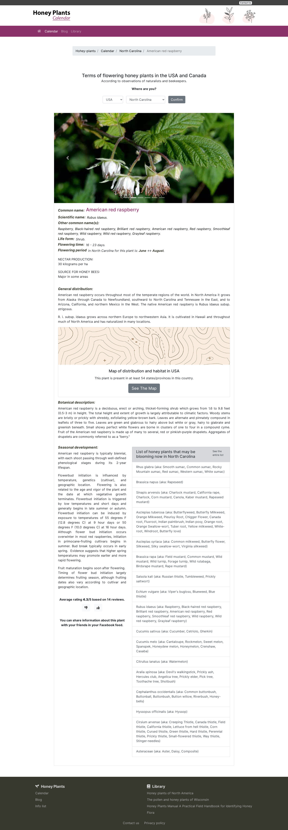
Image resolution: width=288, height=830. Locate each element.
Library (76, 31)
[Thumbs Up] (98, 607)
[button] (67, 158)
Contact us (131, 823)
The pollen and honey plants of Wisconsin (178, 800)
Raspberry (65, 229)
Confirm (177, 100)
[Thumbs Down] (86, 607)
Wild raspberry (90, 233)
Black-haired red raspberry (95, 229)
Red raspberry (200, 229)
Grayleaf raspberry (146, 233)
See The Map (144, 388)
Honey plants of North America (170, 793)
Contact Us (245, 3)
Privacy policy (154, 823)
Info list (40, 806)
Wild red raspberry (116, 233)
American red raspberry (170, 229)
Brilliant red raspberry (133, 229)
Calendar (51, 31)
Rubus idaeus (97, 217)
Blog (64, 31)
